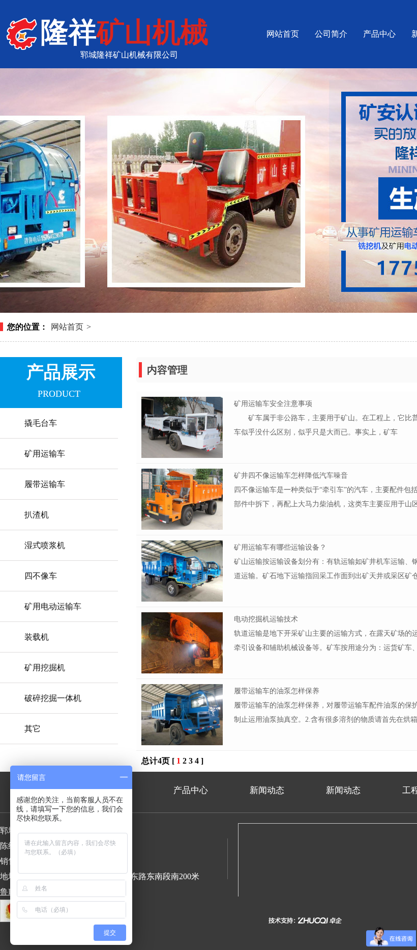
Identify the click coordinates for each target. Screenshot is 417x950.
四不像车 (40, 576)
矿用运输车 (44, 453)
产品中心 (379, 34)
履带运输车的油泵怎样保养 (276, 691)
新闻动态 (267, 790)
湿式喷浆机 (44, 545)
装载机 (36, 637)
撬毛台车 (40, 423)
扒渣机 (36, 514)
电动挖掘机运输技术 (266, 619)
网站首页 (282, 34)
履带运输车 (44, 484)
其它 (32, 728)
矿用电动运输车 (52, 606)
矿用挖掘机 (44, 667)
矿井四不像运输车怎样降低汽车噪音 (291, 475)
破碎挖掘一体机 (52, 698)
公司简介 (331, 34)
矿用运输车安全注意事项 (273, 404)
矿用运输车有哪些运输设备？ (280, 547)
